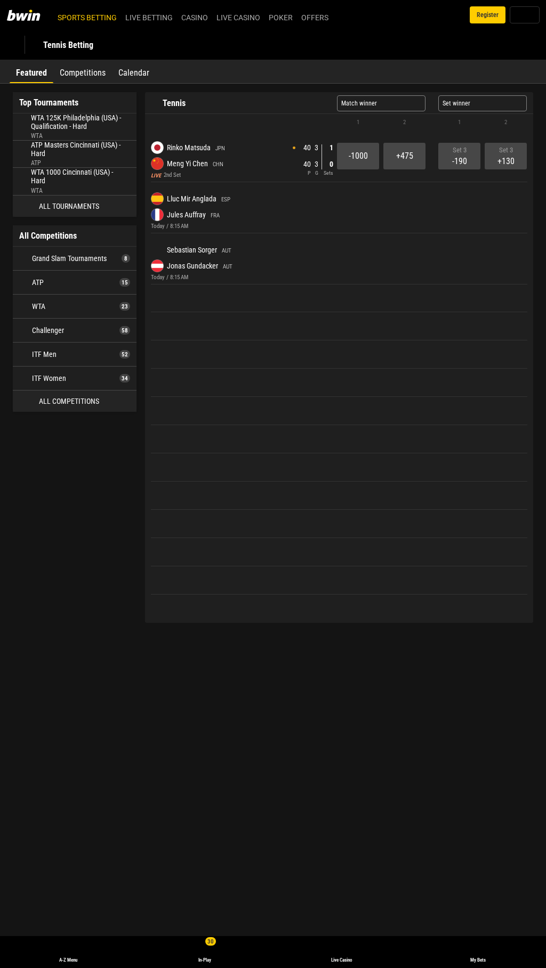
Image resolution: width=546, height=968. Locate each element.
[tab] (31, 71)
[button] (339, 122)
